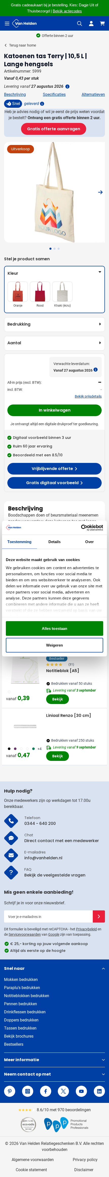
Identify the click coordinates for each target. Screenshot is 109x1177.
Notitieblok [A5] (62, 671)
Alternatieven (93, 94)
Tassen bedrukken (20, 1028)
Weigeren (54, 645)
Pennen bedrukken (20, 1003)
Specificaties (54, 94)
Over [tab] (89, 542)
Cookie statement (31, 1169)
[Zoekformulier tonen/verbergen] (80, 23)
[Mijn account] (91, 23)
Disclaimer (83, 1169)
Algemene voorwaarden (33, 1159)
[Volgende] (100, 192)
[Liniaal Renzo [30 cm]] (25, 726)
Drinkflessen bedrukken (25, 1012)
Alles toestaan (54, 628)
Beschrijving (15, 94)
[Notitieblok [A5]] (25, 669)
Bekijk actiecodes (67, 11)
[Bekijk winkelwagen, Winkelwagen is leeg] (102, 23)
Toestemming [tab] (19, 542)
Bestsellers (13, 1044)
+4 (40, 749)
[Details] (41, 104)
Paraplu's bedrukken (22, 987)
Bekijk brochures (18, 1036)
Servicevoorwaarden (25, 934)
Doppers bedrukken (21, 1020)
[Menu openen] (7, 23)
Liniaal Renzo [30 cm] (68, 715)
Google (53, 934)
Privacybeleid (86, 929)
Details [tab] (54, 542)
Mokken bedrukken (21, 979)
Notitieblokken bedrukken (26, 995)
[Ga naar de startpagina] (24, 23)
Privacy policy (85, 1159)
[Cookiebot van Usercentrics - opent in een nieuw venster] (81, 527)
